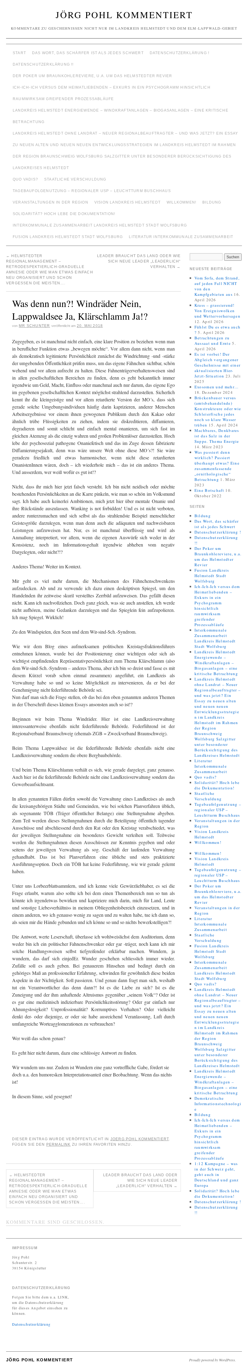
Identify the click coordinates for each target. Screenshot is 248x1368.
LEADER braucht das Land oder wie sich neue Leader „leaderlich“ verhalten (139, 261)
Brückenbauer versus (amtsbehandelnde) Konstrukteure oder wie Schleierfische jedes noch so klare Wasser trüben (217, 411)
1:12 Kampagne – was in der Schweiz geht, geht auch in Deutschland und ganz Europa (216, 1174)
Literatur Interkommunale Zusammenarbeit (181, 237)
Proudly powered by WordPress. (212, 1359)
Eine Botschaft (209, 490)
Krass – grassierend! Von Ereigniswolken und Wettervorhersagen (217, 310)
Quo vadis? (25, 179)
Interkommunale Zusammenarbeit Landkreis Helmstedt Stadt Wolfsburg (100, 225)
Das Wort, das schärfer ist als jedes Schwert (88, 53)
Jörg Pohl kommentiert (124, 14)
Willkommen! (181, 202)
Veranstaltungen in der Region (50, 202)
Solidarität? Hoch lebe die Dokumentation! (64, 214)
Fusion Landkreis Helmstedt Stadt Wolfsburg (68, 237)
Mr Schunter (34, 326)
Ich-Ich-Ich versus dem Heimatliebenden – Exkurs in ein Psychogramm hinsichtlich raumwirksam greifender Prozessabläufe (111, 93)
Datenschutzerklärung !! (43, 64)
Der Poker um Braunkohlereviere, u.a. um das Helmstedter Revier (92, 76)
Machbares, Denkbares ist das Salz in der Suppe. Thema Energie (216, 436)
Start (19, 53)
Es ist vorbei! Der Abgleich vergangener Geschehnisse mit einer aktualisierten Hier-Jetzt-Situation (217, 365)
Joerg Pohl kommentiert (139, 1139)
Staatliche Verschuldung (75, 179)
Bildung (211, 202)
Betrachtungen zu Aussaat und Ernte (212, 340)
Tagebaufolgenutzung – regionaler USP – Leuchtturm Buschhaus (92, 191)
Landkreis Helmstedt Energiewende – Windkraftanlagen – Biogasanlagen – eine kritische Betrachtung (120, 116)
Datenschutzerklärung (31, 1324)
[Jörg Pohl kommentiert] (124, 41)
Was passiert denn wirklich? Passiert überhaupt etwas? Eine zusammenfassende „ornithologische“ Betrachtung (217, 465)
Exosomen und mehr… (216, 387)
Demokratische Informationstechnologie (218, 1103)
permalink (58, 1144)
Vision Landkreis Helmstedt (127, 202)
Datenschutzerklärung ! (179, 53)
